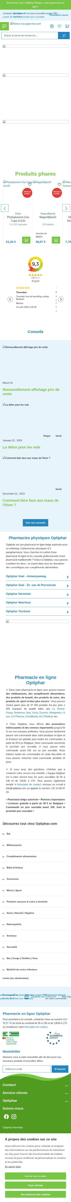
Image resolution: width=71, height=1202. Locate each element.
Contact (9, 1085)
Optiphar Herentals (13, 1127)
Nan (28, 712)
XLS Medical (46, 716)
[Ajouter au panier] (26, 240)
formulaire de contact (36, 1026)
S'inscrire (60, 1069)
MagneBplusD (48, 213)
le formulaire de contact (28, 784)
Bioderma (19, 712)
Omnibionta (31, 716)
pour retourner (43, 996)
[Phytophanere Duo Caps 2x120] (18, 195)
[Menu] (4, 26)
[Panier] (67, 26)
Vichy (35, 712)
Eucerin (43, 712)
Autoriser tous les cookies (35, 1176)
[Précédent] (4, 208)
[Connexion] (52, 26)
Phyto (18, 213)
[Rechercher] (64, 35)
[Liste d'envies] (59, 26)
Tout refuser (35, 1185)
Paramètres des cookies (35, 1194)
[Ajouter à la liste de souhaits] (29, 184)
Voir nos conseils (35, 522)
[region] (35, 208)
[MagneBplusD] (48, 195)
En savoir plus (13, 1166)
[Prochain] (66, 208)
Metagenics (55, 712)
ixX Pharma (17, 716)
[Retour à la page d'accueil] (28, 26)
